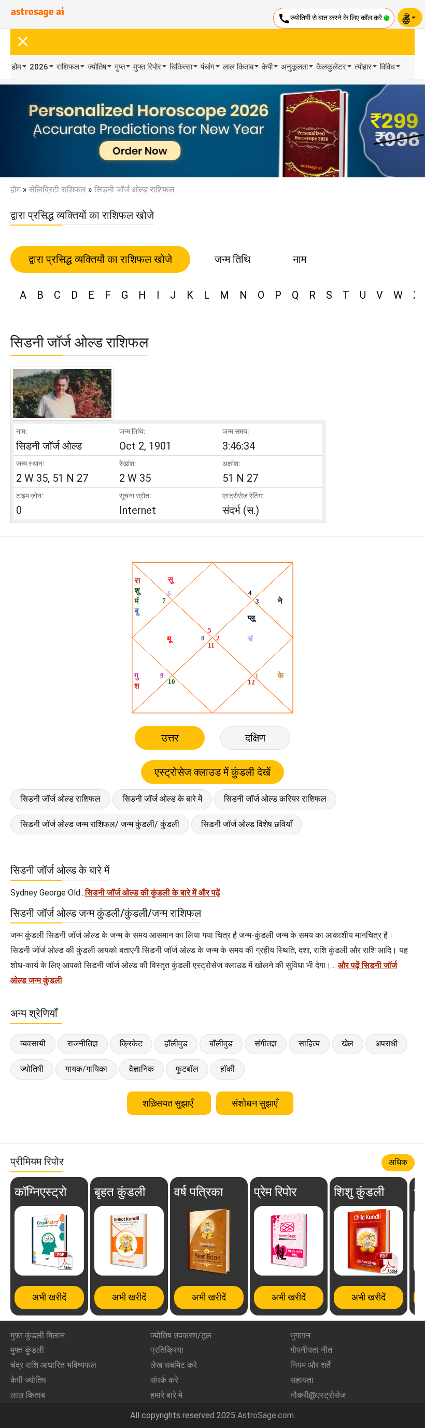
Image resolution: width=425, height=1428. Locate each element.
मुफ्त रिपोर (147, 67)
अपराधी (386, 1043)
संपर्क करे (164, 1380)
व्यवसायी (33, 1043)
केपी (267, 67)
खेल (347, 1043)
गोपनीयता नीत (311, 1350)
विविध (387, 67)
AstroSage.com (265, 1415)
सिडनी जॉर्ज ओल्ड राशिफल (60, 799)
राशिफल (67, 67)
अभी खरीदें (49, 1297)
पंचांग (208, 67)
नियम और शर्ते (310, 1365)
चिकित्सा (180, 67)
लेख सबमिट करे (173, 1365)
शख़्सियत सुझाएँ (169, 1103)
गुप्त (120, 67)
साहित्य (309, 1043)
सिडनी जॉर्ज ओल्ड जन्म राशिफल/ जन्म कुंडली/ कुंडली (99, 824)
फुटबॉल (187, 1069)
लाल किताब (238, 67)
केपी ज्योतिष (28, 1380)
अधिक (398, 1162)
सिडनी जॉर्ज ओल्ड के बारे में (162, 799)
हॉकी (227, 1069)
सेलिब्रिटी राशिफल (57, 189)
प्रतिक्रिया (166, 1350)
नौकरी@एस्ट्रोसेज (318, 1395)
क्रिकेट (131, 1043)
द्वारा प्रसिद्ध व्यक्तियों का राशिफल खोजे (100, 259)
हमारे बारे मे (166, 1395)
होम (16, 67)
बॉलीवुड (221, 1043)
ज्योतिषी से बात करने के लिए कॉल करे (331, 18)
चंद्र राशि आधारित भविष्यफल (53, 1365)
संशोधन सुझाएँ (255, 1103)
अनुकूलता (294, 67)
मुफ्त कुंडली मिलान (37, 1335)
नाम (299, 259)
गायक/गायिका (86, 1069)
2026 (39, 67)
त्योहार (363, 67)
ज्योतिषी (32, 1069)
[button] (32, 131)
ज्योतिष (97, 67)
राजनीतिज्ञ (82, 1043)
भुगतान (300, 1335)
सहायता (302, 1380)
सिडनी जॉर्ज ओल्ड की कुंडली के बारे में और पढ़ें (152, 893)
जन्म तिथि (232, 259)
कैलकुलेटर (331, 67)
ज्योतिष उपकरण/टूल (180, 1335)
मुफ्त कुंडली (27, 1350)
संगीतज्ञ (265, 1043)
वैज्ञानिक (141, 1069)
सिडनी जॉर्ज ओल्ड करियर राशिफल (275, 799)
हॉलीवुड (176, 1043)
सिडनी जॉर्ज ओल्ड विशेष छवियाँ (246, 824)
